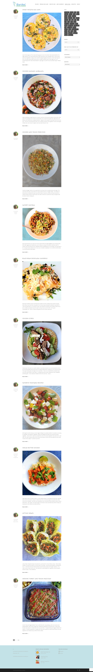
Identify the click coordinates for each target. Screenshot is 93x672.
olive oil (66, 29)
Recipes (16, 18)
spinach (66, 33)
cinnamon (70, 17)
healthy (66, 25)
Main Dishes (15, 78)
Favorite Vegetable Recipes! (33, 383)
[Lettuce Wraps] (41, 562)
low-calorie (69, 27)
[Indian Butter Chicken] (41, 497)
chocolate (74, 16)
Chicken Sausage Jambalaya (33, 71)
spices (75, 31)
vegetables (70, 33)
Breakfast (15, 17)
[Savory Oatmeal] (41, 242)
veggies (66, 34)
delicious (77, 17)
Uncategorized (15, 457)
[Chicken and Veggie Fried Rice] (41, 188)
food (65, 21)
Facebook (61, 653)
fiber (78, 19)
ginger (75, 21)
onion (70, 29)
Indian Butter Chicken (31, 448)
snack (72, 31)
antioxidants (67, 12)
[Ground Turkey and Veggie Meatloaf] (41, 623)
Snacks (17, 521)
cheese (66, 16)
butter (74, 14)
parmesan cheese (75, 29)
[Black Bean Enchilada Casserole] (41, 302)
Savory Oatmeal (28, 205)
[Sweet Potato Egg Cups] (41, 53)
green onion (72, 23)
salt (69, 31)
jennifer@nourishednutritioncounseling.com (20, 651)
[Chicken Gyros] (41, 366)
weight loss (70, 34)
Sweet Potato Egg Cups (31, 10)
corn (74, 17)
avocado (71, 12)
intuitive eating (76, 25)
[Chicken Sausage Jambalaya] (41, 115)
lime (65, 27)
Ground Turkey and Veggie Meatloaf (36, 579)
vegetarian (75, 33)
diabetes (66, 19)
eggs (72, 19)
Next (18, 640)
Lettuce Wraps (28, 513)
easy (70, 19)
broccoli (70, 14)
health (76, 23)
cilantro (66, 17)
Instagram (61, 651)
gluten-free (67, 23)
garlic (72, 21)
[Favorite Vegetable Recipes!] (41, 431)
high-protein (70, 25)
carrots (77, 14)
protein (66, 31)
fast (75, 19)
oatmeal (74, 27)
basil (75, 12)
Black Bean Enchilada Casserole (34, 258)
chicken (69, 16)
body (78, 12)
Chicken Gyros (28, 318)
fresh (69, 21)
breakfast (66, 14)
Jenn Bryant (15, 15)
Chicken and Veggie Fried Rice (33, 132)
